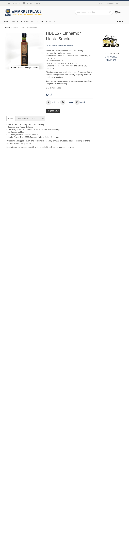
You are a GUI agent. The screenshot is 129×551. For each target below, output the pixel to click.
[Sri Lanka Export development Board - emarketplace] (23, 12)
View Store (111, 60)
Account (102, 3)
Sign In (118, 3)
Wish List (110, 3)
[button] (52, 102)
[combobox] (94, 12)
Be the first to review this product (59, 46)
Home (7, 27)
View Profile (111, 57)
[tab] (11, 118)
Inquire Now (53, 111)
